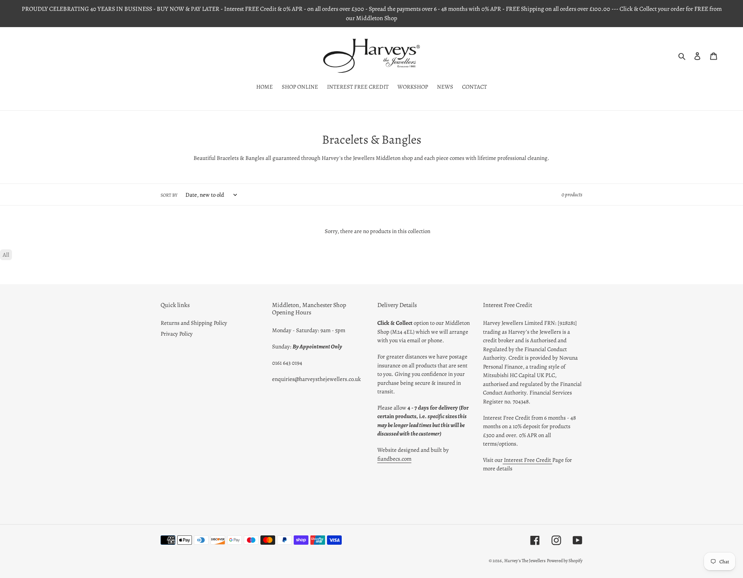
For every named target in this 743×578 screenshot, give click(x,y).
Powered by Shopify (564, 560)
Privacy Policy (177, 334)
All (6, 255)
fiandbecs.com (394, 459)
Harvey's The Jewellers (525, 560)
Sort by (169, 195)
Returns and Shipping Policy (194, 323)
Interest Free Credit (527, 460)
